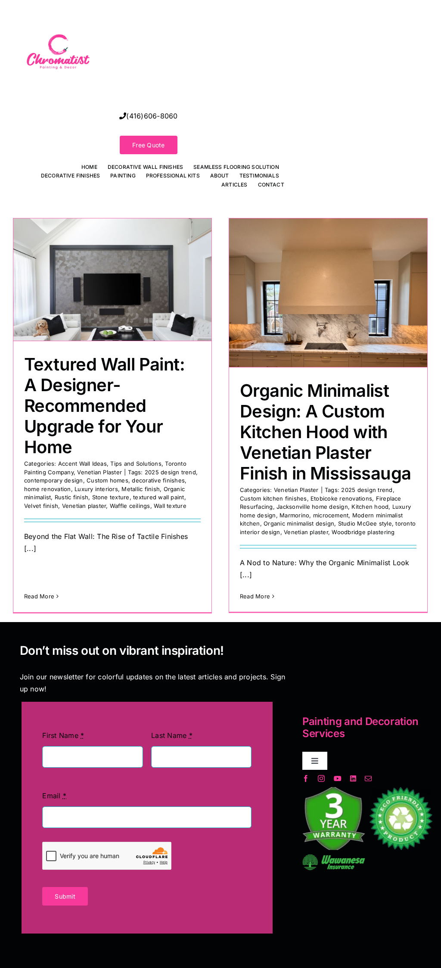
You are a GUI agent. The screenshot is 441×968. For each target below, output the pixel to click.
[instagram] (321, 778)
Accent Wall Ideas (82, 463)
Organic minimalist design (299, 523)
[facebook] (305, 778)
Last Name (172, 735)
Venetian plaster (84, 505)
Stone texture (111, 497)
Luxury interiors (96, 489)
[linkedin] (353, 778)
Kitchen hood (369, 506)
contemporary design (53, 480)
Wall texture (170, 505)
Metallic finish (140, 489)
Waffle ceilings (130, 505)
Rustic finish (71, 497)
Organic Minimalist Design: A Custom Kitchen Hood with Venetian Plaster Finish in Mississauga (325, 432)
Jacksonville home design (312, 506)
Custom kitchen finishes (273, 498)
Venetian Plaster (99, 472)
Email (54, 795)
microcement (331, 515)
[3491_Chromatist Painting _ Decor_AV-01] (58, 10)
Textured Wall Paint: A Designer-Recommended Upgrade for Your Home (104, 406)
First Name (63, 735)
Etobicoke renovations (341, 498)
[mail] (368, 778)
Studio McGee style (365, 523)
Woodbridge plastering (363, 532)
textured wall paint (158, 497)
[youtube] (338, 778)
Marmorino (294, 515)
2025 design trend (170, 472)
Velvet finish (41, 505)
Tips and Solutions (135, 463)
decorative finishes (158, 480)
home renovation (47, 489)
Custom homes (107, 480)
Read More (39, 596)
